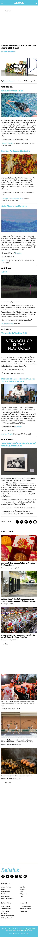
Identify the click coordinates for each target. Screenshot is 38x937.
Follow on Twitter (25, 908)
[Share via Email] (35, 522)
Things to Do (23, 894)
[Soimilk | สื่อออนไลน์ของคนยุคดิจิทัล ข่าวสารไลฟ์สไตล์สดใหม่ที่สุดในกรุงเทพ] (19, 2)
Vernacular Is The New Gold (14, 333)
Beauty (3, 889)
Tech (21, 891)
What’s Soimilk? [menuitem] (6, 906)
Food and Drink (5, 896)
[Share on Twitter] (21, 522)
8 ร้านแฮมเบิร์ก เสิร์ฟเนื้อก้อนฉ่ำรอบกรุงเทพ (16, 776)
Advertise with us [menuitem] (6, 908)
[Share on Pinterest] (26, 522)
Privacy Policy (25, 934)
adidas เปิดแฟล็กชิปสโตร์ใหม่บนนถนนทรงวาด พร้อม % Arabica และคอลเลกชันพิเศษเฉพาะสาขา (18, 600)
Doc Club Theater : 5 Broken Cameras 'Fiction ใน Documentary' (18, 380)
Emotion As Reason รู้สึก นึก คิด (15, 150)
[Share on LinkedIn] (30, 522)
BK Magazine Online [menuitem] (7, 918)
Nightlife (22, 887)
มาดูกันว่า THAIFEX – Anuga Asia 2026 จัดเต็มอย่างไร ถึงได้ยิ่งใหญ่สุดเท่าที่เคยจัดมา (18, 636)
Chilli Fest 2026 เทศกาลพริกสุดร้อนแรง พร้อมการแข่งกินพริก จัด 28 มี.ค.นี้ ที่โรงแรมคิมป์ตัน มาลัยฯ (17, 704)
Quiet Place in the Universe (14, 206)
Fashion (3, 894)
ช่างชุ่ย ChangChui (7, 324)
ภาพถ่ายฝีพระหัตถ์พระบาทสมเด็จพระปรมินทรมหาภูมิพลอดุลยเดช (18, 444)
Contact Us (23, 911)
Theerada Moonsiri (8, 81)
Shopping (22, 889)
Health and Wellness (7, 898)
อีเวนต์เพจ (18, 253)
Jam (2, 260)
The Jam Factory (6, 143)
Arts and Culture (6, 887)
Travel (22, 896)
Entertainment (5, 891)
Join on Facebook (25, 906)
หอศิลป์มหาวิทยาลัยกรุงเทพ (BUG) (12, 198)
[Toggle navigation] (2, 2)
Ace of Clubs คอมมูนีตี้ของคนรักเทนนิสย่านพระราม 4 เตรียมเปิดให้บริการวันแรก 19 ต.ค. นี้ (17, 741)
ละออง (4, 271)
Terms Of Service (14, 934)
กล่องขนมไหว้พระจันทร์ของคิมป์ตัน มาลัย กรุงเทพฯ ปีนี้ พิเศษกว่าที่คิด (18, 564)
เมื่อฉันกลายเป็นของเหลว (12, 90)
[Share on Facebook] (17, 522)
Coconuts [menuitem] (4, 913)
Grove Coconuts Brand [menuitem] (7, 915)
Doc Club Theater (7, 434)
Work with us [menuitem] (5, 911)
